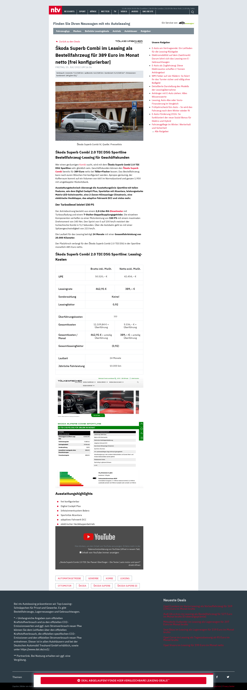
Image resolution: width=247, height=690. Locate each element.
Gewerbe (93, 578)
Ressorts (69, 11)
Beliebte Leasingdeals (97, 31)
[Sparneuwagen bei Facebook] (217, 677)
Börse (93, 11)
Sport (82, 11)
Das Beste (148, 11)
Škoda (82, 585)
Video (124, 11)
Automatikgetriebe (69, 578)
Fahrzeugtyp (63, 31)
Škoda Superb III (127, 585)
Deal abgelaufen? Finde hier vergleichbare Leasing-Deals (125, 680)
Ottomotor (64, 585)
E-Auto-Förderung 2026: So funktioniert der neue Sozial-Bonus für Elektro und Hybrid (171, 117)
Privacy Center (228, 686)
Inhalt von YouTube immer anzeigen (100, 552)
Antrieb (117, 31)
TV (115, 11)
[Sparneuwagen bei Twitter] (228, 677)
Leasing (124, 578)
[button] (55, 10)
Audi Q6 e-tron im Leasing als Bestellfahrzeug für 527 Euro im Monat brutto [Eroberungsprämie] (197, 615)
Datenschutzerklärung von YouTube (114, 549)
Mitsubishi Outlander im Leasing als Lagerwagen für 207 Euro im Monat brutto (196, 623)
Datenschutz (216, 686)
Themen (17, 677)
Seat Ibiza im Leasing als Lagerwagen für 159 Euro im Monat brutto (198, 631)
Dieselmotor (116, 211)
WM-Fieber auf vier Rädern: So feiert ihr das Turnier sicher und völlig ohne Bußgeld (171, 79)
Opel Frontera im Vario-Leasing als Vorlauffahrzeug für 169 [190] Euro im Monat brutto (197, 607)
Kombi (82, 164)
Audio (135, 11)
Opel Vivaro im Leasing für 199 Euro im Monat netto (193, 645)
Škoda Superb (101, 585)
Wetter (105, 11)
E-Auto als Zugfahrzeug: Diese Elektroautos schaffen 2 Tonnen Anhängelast (168, 69)
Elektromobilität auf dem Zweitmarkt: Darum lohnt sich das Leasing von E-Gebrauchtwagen (171, 58)
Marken (77, 31)
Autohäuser (130, 31)
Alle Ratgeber (162, 131)
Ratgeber (146, 31)
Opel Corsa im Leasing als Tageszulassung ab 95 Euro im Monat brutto (196, 639)
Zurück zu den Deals (69, 41)
